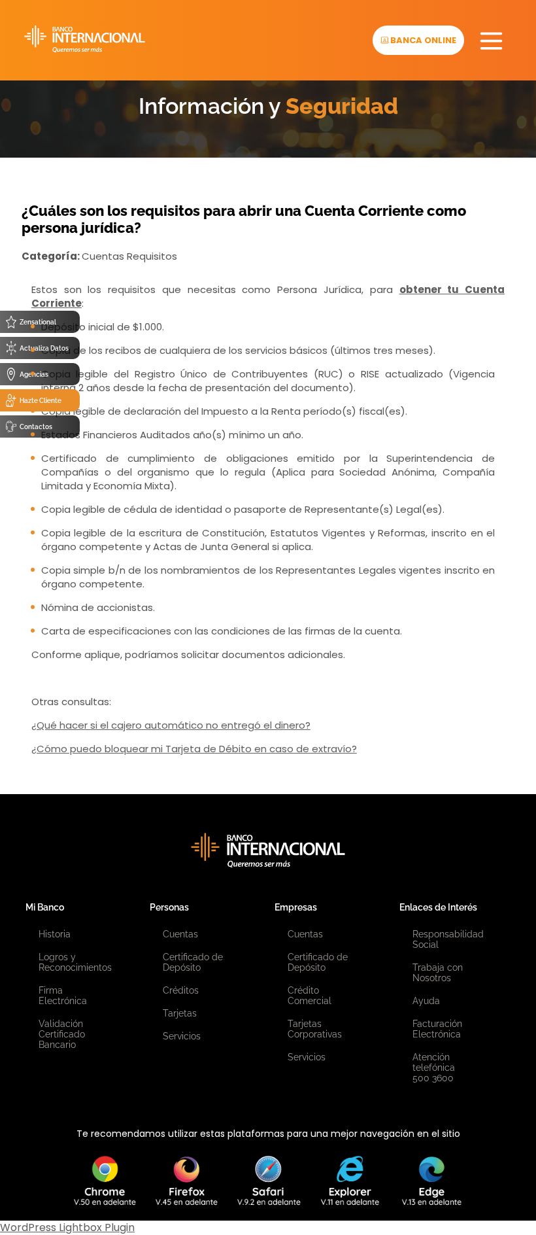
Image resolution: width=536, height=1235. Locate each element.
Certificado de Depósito (193, 962)
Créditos (181, 990)
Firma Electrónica (63, 995)
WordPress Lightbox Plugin (67, 1227)
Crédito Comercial (309, 995)
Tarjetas (180, 1013)
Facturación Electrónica (437, 1028)
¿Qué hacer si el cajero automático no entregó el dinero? (170, 725)
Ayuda (426, 1001)
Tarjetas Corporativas (315, 1028)
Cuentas (180, 934)
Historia (55, 934)
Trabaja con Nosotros (437, 972)
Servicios (182, 1036)
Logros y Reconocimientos (75, 962)
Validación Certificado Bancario (62, 1034)
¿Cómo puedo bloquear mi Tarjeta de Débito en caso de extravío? (194, 749)
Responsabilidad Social (448, 939)
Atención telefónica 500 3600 (433, 1067)
